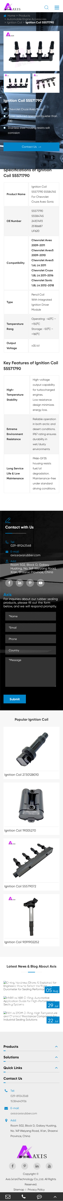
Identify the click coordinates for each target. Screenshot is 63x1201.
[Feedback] (39, 1196)
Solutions (11, 1057)
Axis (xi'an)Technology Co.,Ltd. (25, 1179)
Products (24, 15)
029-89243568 (20, 545)
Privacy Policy (36, 1189)
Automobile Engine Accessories (26, 19)
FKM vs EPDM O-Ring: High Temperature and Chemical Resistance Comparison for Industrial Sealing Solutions (30, 1010)
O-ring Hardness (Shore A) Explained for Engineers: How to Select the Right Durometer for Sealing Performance (31, 982)
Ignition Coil (14, 22)
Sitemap (18, 1189)
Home (11, 15)
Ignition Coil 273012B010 (21, 774)
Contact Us (31, 146)
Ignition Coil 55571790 (40, 22)
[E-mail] (8, 1196)
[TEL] (23, 1196)
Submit (15, 699)
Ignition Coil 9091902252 (21, 942)
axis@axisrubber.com (25, 555)
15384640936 (18, 1101)
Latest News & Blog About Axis (31, 966)
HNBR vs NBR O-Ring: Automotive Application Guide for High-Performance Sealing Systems (28, 997)
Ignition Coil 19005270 (20, 830)
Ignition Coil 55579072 (20, 886)
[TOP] (55, 1196)
